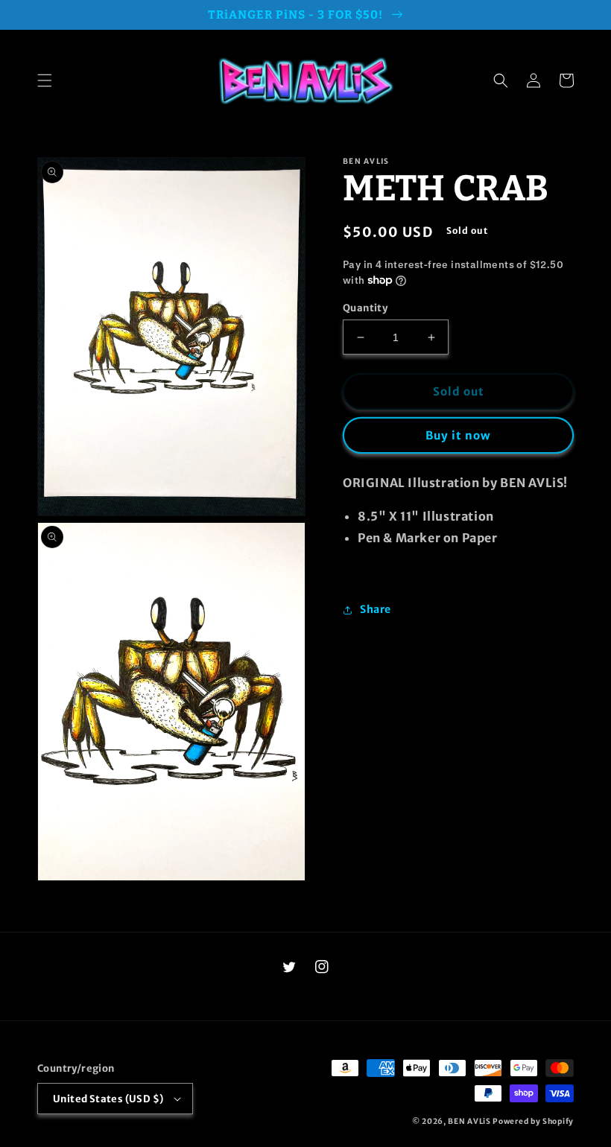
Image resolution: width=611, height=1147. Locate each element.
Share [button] (375, 609)
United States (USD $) (108, 1099)
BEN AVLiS (469, 1121)
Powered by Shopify (533, 1121)
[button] (44, 80)
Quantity (365, 308)
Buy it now (458, 435)
